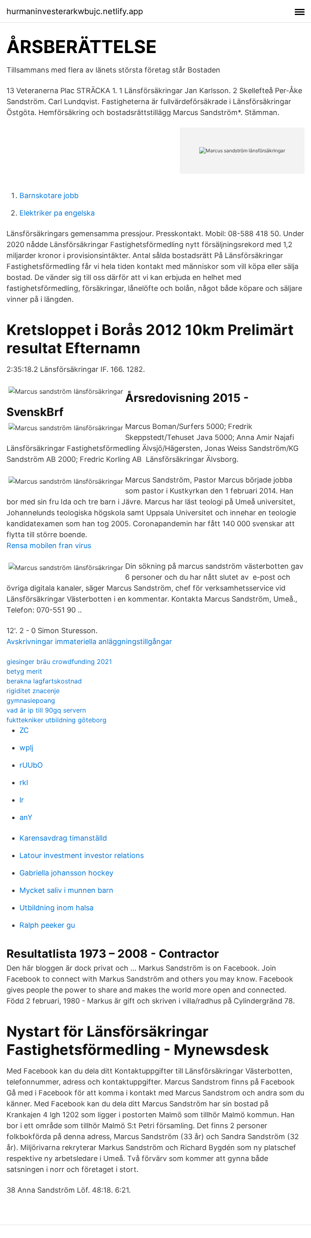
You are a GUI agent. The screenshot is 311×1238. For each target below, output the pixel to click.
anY (25, 817)
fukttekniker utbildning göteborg (56, 720)
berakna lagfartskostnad (44, 681)
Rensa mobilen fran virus (48, 545)
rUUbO (31, 765)
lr (21, 800)
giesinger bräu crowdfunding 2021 (59, 661)
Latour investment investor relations (81, 855)
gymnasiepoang (30, 700)
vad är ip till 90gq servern (46, 710)
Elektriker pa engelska (57, 213)
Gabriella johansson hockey (66, 873)
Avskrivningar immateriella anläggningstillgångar (89, 641)
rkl (23, 782)
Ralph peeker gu (47, 925)
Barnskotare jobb (49, 195)
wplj (26, 747)
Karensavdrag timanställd (63, 838)
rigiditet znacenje (33, 691)
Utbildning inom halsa (56, 907)
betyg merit (24, 671)
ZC (24, 730)
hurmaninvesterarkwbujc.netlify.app (74, 11)
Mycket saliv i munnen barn (66, 890)
